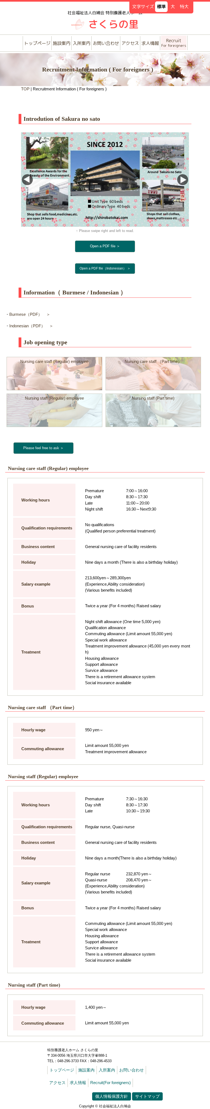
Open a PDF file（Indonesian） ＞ (105, 268)
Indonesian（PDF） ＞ (31, 326)
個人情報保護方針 (111, 1096)
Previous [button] (27, 179)
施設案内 (61, 43)
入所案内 (81, 43)
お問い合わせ (106, 43)
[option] (105, 179)
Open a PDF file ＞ (105, 246)
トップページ (37, 43)
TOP (25, 89)
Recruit (173, 42)
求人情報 (150, 43)
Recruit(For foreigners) (110, 1083)
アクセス (130, 43)
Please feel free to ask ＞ (43, 448)
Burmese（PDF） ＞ (29, 314)
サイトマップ (147, 1096)
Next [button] (182, 179)
